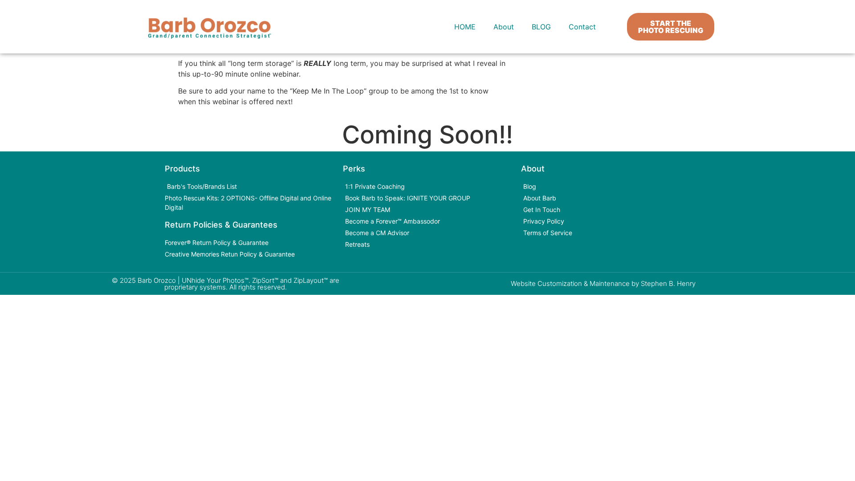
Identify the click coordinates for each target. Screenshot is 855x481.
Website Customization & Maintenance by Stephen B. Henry (603, 283)
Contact (582, 26)
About (503, 26)
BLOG (541, 26)
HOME (465, 26)
